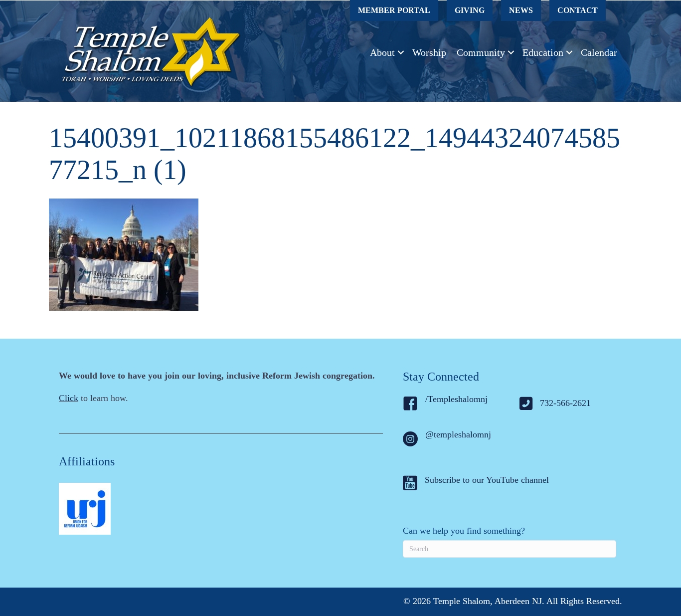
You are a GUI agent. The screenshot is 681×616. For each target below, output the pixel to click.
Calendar (599, 52)
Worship (429, 52)
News (521, 10)
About (382, 52)
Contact (577, 10)
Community (481, 52)
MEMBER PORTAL (394, 10)
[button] (401, 52)
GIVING (470, 10)
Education (542, 52)
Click (68, 398)
